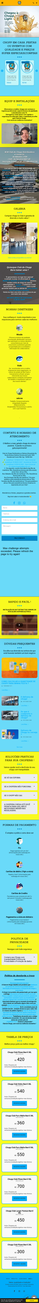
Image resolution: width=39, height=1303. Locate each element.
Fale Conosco (19, 538)
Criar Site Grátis (27, 1286)
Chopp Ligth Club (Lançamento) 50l (27, 77)
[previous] (5, 238)
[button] (2, 3)
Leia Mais (5, 690)
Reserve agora (19, 1071)
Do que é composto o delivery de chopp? (26, 715)
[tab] (19, 777)
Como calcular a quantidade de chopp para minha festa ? (18, 682)
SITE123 (20, 1286)
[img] (12, 67)
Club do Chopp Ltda (11, 80)
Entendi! (32, 1300)
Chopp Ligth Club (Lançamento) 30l (11, 77)
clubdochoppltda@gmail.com (20, 466)
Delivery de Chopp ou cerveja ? (29, 732)
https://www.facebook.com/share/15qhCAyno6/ (20, 258)
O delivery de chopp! (27, 698)
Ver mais (19, 747)
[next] (34, 238)
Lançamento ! (10, 62)
